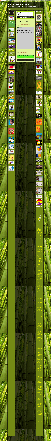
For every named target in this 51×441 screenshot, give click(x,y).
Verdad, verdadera (39, 273)
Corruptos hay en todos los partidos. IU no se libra (39, 258)
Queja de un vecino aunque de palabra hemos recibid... (39, 270)
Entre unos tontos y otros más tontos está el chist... (39, 331)
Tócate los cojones (39, 319)
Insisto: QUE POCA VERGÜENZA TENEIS (39, 306)
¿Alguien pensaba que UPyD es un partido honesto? (39, 234)
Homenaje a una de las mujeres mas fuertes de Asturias (39, 341)
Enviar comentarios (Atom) (23, 52)
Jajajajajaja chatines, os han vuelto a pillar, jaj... (39, 345)
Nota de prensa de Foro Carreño (39, 382)
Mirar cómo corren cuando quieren (39, 272)
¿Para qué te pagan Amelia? (39, 376)
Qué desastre (38, 224)
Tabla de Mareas (16, 9)
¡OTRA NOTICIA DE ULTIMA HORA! (39, 261)
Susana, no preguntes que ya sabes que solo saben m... (39, 370)
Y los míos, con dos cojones (39, 256)
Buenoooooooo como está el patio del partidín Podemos (39, 321)
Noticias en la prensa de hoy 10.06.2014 (39, 386)
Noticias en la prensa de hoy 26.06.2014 (39, 251)
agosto (38, 219)
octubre (38, 217)
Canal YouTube (39, 9)
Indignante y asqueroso (38, 391)
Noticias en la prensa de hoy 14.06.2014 (39, 350)
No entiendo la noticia (39, 358)
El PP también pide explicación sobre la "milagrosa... (39, 327)
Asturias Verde (21, 9)
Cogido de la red (39, 349)
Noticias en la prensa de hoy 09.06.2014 (39, 392)
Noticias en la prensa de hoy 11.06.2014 (39, 379)
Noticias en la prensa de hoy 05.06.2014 (39, 413)
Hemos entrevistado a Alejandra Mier (39, 254)
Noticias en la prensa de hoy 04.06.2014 (39, 419)
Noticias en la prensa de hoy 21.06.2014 (39, 298)
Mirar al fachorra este (39, 399)
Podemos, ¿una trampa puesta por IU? (39, 406)
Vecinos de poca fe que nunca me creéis (39, 363)
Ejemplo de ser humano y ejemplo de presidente (39, 280)
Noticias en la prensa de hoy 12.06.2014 (39, 365)
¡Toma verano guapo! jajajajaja (39, 314)
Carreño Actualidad (34, 9)
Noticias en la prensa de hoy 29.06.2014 (39, 232)
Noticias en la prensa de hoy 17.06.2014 (39, 329)
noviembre (39, 216)
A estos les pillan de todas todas (39, 414)
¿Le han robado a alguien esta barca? (39, 354)
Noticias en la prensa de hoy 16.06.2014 (39, 338)
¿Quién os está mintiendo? (39, 404)
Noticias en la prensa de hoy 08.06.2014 (39, 394)
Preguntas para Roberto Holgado (39, 411)
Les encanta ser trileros (39, 307)
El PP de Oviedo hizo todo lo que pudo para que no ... (39, 421)
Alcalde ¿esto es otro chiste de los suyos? (39, 316)
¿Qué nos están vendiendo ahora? (39, 357)
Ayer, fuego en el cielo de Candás (39, 396)
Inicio (26, 50)
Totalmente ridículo (39, 377)
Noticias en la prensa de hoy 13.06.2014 (39, 359)
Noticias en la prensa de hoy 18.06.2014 (39, 318)
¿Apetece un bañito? (39, 317)
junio (38, 221)
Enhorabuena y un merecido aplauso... (39, 286)
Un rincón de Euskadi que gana (39, 381)
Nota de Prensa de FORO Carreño (39, 347)
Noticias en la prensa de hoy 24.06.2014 (39, 278)
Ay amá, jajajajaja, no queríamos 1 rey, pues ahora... (39, 398)
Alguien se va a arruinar (39, 355)
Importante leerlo (39, 229)
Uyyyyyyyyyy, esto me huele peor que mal (39, 325)
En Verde (25, 9)
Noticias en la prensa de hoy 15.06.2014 (39, 343)
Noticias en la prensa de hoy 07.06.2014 (39, 403)
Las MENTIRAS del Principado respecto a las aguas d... (39, 260)
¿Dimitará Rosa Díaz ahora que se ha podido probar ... (39, 228)
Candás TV (29, 9)
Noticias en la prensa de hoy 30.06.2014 (39, 226)
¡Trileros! (38, 378)
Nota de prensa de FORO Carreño (39, 282)
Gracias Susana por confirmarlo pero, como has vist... (39, 245)
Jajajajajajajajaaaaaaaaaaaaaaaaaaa (39, 235)
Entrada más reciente (20, 50)
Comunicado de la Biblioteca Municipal (39, 243)
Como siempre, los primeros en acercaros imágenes (39, 288)
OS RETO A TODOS (11, 50)
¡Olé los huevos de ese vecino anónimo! (39, 250)
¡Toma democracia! (39, 348)
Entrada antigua (31, 50)
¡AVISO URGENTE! (39, 246)
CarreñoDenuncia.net (18, 4)
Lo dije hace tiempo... (39, 337)
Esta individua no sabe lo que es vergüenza (39, 223)
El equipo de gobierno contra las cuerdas (39, 334)
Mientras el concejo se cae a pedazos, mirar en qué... (39, 333)
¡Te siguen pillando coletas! (39, 276)
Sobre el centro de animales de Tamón (39, 241)
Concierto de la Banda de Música (39, 239)
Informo (38, 222)
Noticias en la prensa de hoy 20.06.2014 (39, 302)
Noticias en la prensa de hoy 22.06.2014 (39, 291)
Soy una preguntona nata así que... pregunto (39, 417)
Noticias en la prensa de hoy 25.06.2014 (39, 267)
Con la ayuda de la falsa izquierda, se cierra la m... (39, 248)
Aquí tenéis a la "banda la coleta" (39, 268)
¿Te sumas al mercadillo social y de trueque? (39, 275)
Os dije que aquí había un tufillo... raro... (39, 283)
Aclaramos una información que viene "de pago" (39, 265)
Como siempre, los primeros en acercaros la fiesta (39, 352)
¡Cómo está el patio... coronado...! (39, 389)
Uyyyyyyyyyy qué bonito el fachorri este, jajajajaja (39, 373)
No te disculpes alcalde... (39, 285)
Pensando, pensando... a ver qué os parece (39, 294)
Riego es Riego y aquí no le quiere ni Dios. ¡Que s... (39, 388)
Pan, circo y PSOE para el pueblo (39, 304)
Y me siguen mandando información (39, 367)
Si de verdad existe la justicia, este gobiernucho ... (39, 323)
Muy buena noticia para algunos (39, 290)
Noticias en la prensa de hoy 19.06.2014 (39, 310)
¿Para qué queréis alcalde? (39, 309)
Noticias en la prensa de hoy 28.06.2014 (39, 237)
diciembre (39, 215)
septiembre (39, 218)
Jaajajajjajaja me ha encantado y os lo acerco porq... (39, 312)
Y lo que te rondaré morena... (39, 410)
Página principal (11, 9)
